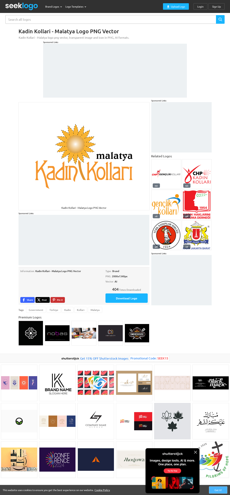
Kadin (67, 310)
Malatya (95, 310)
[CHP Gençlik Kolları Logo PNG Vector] (166, 174)
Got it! (218, 490)
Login (200, 6)
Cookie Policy (102, 490)
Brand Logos (52, 6)
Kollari (80, 310)
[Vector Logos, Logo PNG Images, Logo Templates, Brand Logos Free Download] (21, 6)
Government (36, 310)
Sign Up (216, 6)
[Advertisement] (115, 69)
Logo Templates (74, 6)
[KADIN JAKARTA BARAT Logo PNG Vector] (197, 235)
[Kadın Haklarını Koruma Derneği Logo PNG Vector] (197, 205)
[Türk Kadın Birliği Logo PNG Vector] (166, 235)
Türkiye (53, 310)
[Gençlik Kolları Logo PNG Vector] (166, 205)
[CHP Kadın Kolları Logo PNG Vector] (197, 174)
